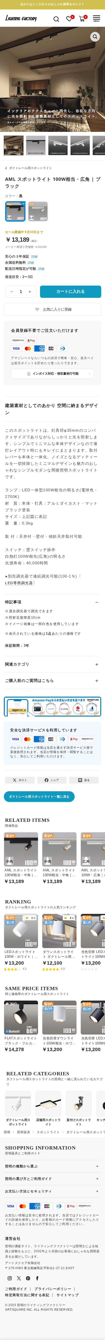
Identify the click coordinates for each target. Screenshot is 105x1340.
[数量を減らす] (11, 291)
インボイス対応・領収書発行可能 (55, 373)
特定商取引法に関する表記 (27, 1295)
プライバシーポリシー (52, 1289)
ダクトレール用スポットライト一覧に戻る (39, 796)
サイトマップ (68, 1295)
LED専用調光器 (19, 583)
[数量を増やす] (29, 291)
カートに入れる (70, 291)
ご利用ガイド (16, 1289)
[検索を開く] (56, 18)
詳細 (34, 256)
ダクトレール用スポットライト (30, 168)
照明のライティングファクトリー (41, 1305)
